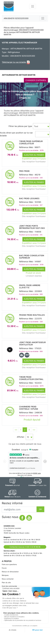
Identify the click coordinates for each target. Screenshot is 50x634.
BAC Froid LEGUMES (29, 198)
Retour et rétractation (10, 572)
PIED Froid (24, 171)
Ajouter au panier (34, 155)
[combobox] (41, 126)
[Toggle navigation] (32, 6)
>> (34, 429)
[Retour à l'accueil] (9, 6)
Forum (4, 568)
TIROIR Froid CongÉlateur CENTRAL (31, 378)
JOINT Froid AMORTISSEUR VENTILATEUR (32, 343)
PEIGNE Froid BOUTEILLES (32, 315)
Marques (5, 575)
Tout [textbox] (36, 126)
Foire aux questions (9, 564)
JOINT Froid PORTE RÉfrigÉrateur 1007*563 (32, 227)
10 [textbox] (28, 437)
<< (16, 429)
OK (40, 509)
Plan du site (6, 582)
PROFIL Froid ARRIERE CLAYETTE (29, 286)
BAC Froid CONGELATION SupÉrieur (31, 256)
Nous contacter (8, 579)
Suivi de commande (9, 586)
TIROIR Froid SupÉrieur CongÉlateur (31, 142)
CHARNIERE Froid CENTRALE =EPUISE (28, 407)
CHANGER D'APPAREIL (35, 80)
